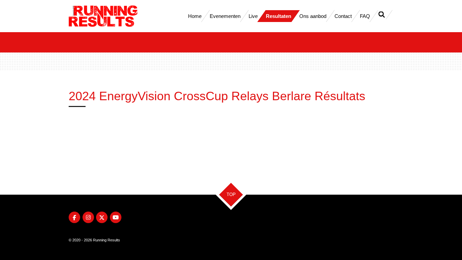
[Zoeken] (381, 14)
